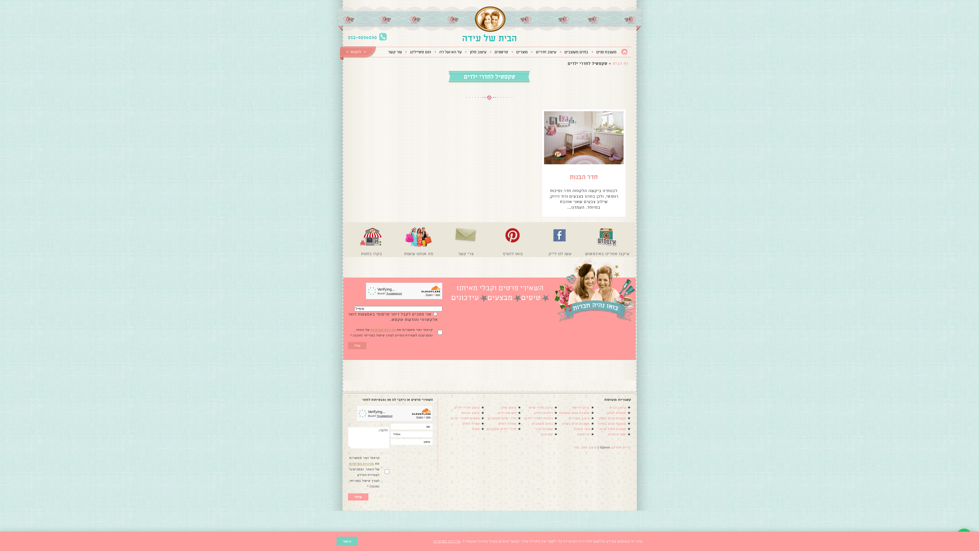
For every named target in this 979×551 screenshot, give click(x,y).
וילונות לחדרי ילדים (538, 418)
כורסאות (583, 434)
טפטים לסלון (616, 413)
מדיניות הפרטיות (383, 330)
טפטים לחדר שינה (612, 429)
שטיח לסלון (471, 424)
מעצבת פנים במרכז (612, 424)
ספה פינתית (617, 434)
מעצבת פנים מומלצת (574, 413)
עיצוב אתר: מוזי (585, 447)
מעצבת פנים (606, 52)
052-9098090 (362, 37)
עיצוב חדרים (546, 52)
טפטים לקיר (544, 429)
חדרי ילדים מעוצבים (502, 429)
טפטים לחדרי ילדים (465, 418)
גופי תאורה (582, 429)
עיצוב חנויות (470, 413)
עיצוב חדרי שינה (541, 408)
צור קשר (395, 52)
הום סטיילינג (420, 52)
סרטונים (501, 52)
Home (624, 51)
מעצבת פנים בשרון (576, 424)
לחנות (356, 52)
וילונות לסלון (543, 413)
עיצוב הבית (617, 408)
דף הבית (620, 63)
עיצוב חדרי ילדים (467, 408)
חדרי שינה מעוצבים (502, 418)
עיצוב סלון (478, 52)
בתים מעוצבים (576, 52)
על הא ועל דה (450, 52)
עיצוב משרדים (579, 418)
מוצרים (522, 52)
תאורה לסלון (507, 424)
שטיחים (547, 434)
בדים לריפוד (581, 408)
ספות (476, 429)
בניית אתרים (621, 447)
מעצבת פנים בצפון (612, 418)
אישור (347, 541)
